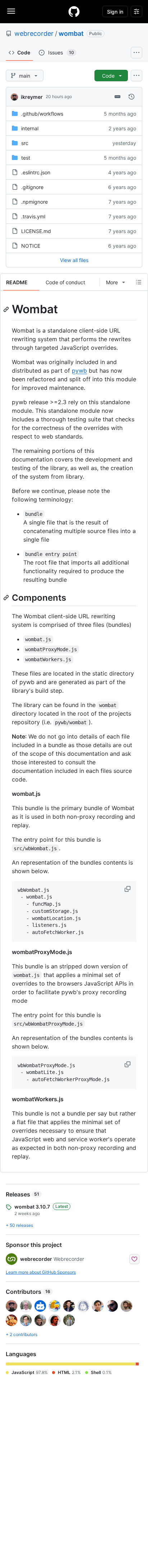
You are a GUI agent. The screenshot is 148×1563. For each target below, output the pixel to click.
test (25, 158)
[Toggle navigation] (11, 11)
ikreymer (32, 97)
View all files (74, 260)
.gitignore (32, 187)
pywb (79, 370)
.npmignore (34, 202)
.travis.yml (33, 216)
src (24, 143)
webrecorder (34, 33)
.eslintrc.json (35, 172)
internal (29, 128)
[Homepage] (74, 11)
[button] (128, 889)
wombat (71, 33)
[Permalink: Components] (7, 597)
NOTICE (30, 246)
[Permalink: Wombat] (7, 309)
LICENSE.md (36, 231)
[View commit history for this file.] (131, 97)
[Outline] (139, 282)
